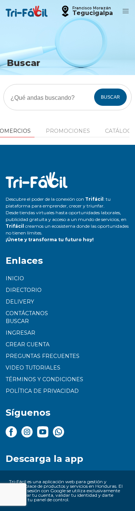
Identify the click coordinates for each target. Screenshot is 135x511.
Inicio (15, 278)
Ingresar (20, 332)
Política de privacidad (42, 391)
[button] (86, 11)
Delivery (20, 301)
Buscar (17, 321)
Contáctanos (27, 313)
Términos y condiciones (44, 379)
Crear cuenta (28, 344)
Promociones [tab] (68, 131)
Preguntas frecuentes (43, 356)
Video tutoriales (33, 367)
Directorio (24, 290)
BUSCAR (110, 97)
